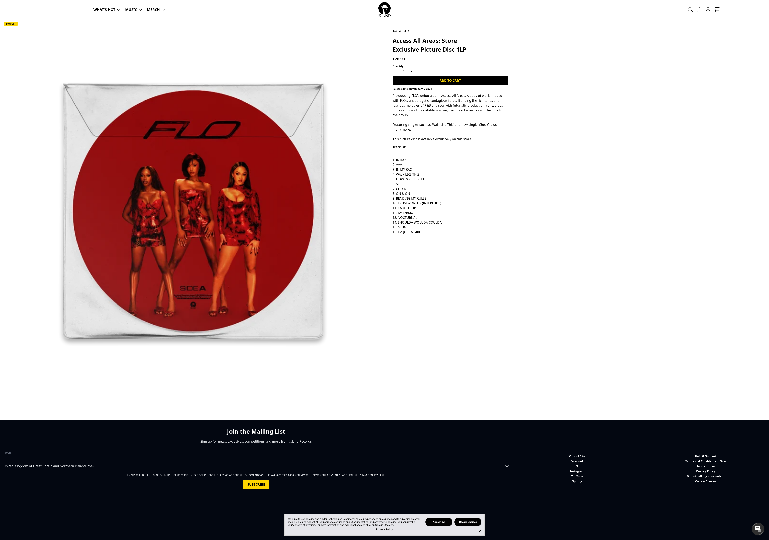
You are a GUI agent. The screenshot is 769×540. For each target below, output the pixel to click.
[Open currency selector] (699, 9)
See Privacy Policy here (369, 475)
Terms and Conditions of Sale (705, 461)
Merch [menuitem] (153, 9)
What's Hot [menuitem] (104, 9)
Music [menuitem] (131, 9)
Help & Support (705, 456)
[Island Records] (384, 10)
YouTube (577, 476)
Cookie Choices (705, 481)
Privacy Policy (705, 471)
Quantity (398, 66)
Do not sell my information (705, 476)
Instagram (577, 471)
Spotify (577, 481)
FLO (406, 31)
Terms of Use (706, 466)
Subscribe (256, 484)
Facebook (577, 461)
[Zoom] (193, 211)
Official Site (577, 456)
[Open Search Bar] (690, 9)
